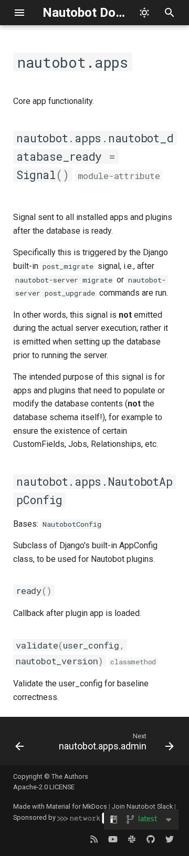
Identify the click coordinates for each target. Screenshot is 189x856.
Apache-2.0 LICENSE (44, 787)
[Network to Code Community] (131, 839)
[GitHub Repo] (150, 839)
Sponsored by (35, 817)
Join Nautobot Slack (142, 806)
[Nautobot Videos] (112, 839)
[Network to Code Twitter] (169, 839)
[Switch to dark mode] (144, 12)
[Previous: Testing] (19, 744)
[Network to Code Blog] (94, 839)
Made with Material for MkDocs (60, 806)
